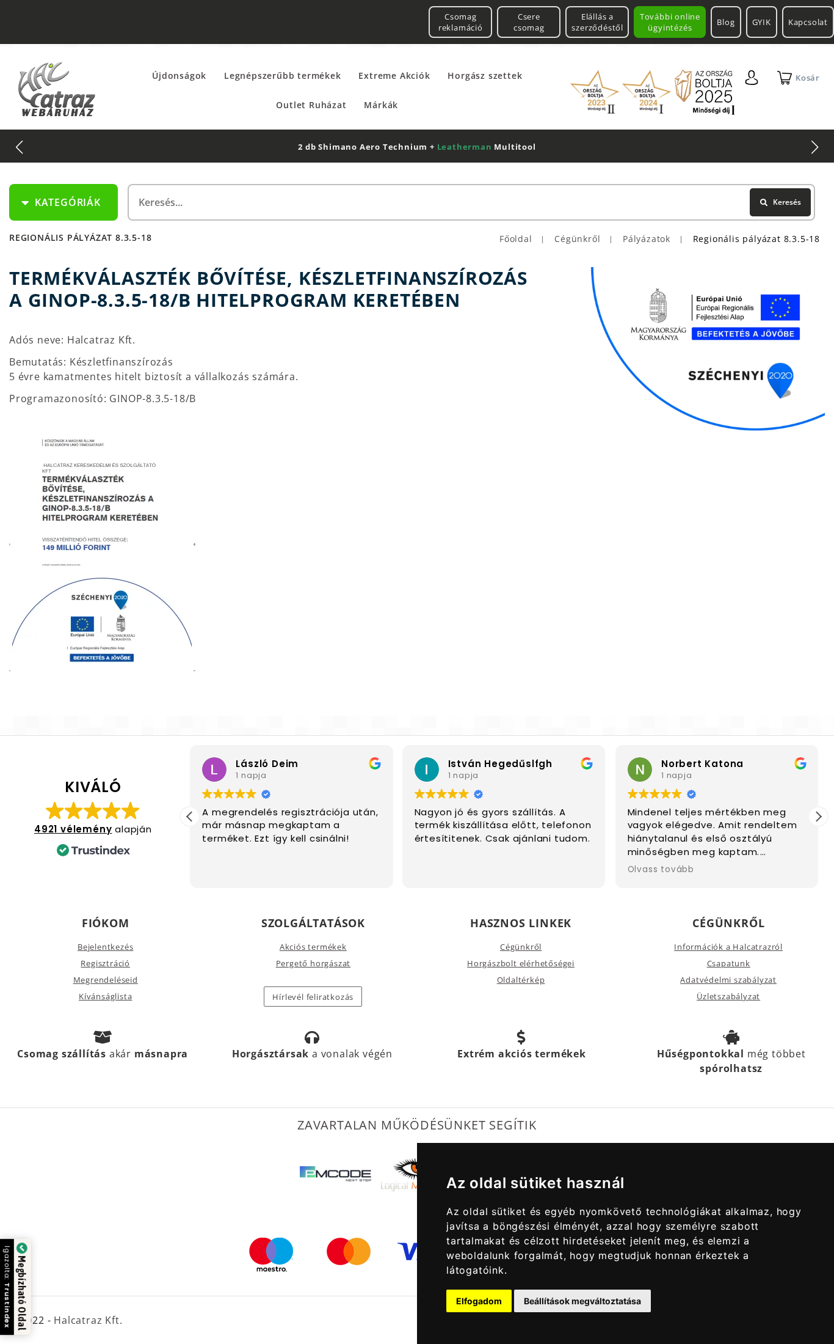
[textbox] (470, 202)
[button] (818, 816)
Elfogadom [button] (479, 1301)
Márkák (381, 105)
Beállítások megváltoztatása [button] (582, 1301)
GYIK (761, 22)
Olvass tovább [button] (661, 869)
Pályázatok (646, 238)
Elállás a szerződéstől (597, 22)
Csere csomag (529, 22)
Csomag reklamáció (460, 22)
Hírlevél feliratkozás (313, 996)
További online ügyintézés (670, 22)
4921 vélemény (73, 829)
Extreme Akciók (394, 75)
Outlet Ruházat (311, 105)
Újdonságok (179, 75)
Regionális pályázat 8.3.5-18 (756, 238)
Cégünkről (577, 238)
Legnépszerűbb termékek (282, 75)
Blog (725, 22)
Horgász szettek (485, 75)
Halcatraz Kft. (86, 1320)
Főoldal (515, 238)
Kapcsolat (808, 22)
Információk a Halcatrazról (728, 946)
